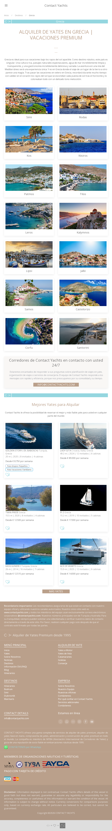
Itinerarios (9, 673)
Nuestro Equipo (66, 689)
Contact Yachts (56, 5)
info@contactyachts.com (56, 384)
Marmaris (9, 699)
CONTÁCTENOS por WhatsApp (25, 747)
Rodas (83, 117)
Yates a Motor (65, 650)
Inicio (6, 15)
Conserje (62, 663)
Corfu (29, 348)
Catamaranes (65, 656)
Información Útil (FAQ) (15, 666)
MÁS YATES (56, 591)
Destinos (19, 15)
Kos (29, 155)
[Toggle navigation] (6, 5)
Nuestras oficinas (67, 692)
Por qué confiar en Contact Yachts (75, 699)
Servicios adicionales (68, 702)
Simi (29, 117)
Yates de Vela (65, 653)
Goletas (62, 660)
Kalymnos (83, 232)
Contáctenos (64, 695)
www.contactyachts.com (16, 612)
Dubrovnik (9, 695)
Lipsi (29, 271)
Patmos (29, 194)
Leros (29, 232)
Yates (7, 653)
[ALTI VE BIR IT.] (56, 825)
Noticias (8, 660)
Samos (29, 309)
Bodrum (8, 689)
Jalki (83, 271)
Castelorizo (83, 309)
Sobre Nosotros (12, 656)
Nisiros (83, 155)
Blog (6, 669)
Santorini (83, 348)
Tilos (83, 194)
